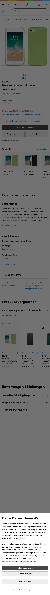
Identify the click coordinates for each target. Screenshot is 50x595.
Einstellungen (25, 581)
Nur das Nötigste (25, 574)
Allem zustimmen (24, 568)
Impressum (6, 590)
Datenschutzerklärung (21, 590)
